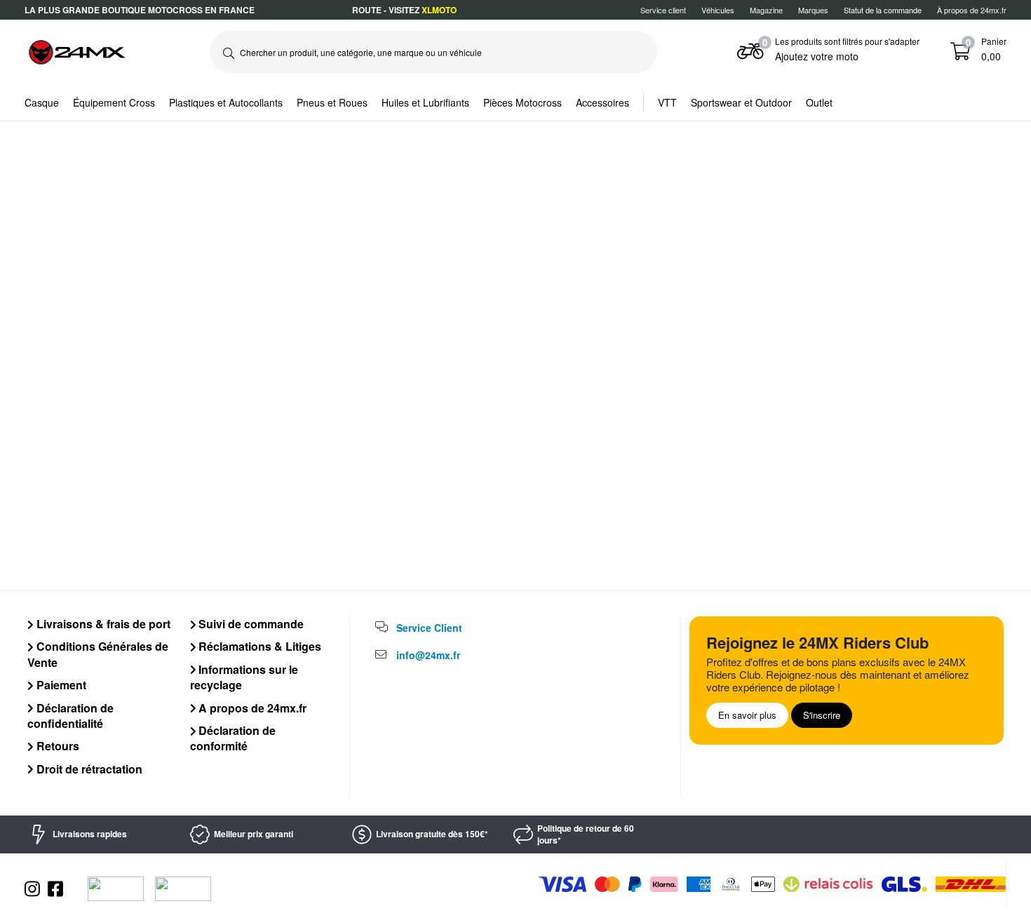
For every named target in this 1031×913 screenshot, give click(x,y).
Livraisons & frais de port (102, 624)
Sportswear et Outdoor (741, 102)
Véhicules (717, 10)
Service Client (429, 628)
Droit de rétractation (88, 769)
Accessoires (602, 102)
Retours (56, 746)
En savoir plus (747, 715)
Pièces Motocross (522, 102)
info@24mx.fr (428, 655)
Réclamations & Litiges (258, 646)
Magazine (766, 10)
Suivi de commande (250, 624)
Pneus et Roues (332, 102)
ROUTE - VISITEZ (404, 10)
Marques (813, 10)
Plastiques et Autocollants (226, 102)
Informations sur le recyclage (244, 677)
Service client (663, 10)
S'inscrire (821, 715)
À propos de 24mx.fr (971, 10)
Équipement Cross (114, 102)
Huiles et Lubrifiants (425, 102)
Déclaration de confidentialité (70, 715)
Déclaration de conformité (233, 738)
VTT (667, 102)
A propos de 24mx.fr (251, 708)
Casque (42, 102)
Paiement (60, 685)
